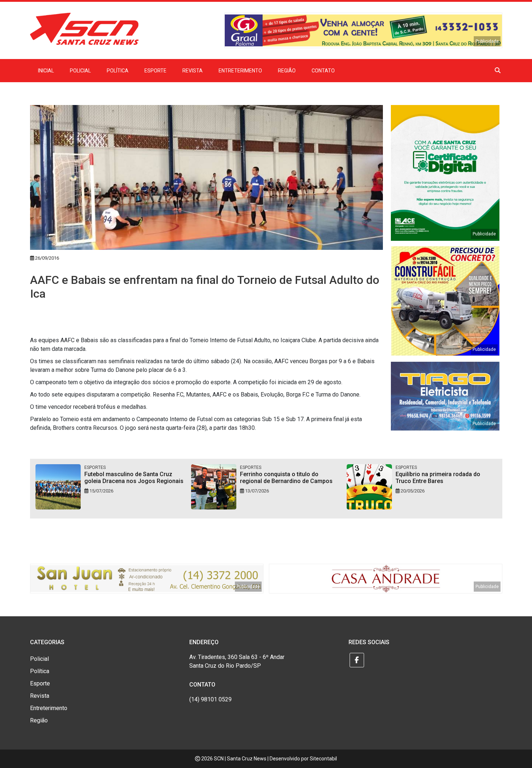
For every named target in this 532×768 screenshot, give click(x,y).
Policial (80, 71)
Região (287, 71)
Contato (323, 71)
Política (117, 71)
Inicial (46, 71)
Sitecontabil (323, 758)
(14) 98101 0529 (210, 699)
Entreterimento (240, 71)
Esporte (155, 71)
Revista (192, 71)
